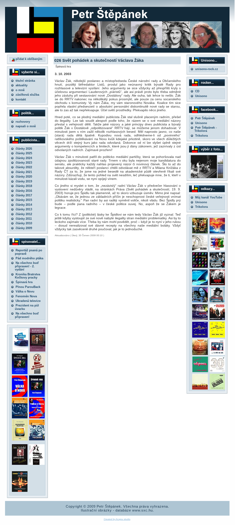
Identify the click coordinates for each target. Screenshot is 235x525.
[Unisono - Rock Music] (200, 354)
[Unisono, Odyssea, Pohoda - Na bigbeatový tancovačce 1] (200, 336)
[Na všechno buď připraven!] (37, 463)
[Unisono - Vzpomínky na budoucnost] (217, 249)
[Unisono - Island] (200, 284)
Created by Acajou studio (117, 519)
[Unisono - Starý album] (200, 249)
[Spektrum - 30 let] (200, 388)
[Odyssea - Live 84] (217, 266)
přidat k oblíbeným (28, 59)
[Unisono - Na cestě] (200, 319)
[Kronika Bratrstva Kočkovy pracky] (19, 417)
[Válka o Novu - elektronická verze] (19, 396)
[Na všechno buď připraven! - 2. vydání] (37, 372)
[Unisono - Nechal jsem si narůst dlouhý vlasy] (217, 284)
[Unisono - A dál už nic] (217, 354)
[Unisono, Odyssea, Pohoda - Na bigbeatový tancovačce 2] (217, 336)
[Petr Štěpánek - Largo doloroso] (200, 301)
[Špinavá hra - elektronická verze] (37, 396)
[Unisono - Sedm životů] (217, 232)
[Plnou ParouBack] (37, 439)
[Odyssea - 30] (217, 371)
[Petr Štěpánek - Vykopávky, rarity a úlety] (217, 301)
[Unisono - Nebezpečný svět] (217, 319)
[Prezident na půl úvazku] (19, 463)
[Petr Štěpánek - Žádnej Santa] (200, 232)
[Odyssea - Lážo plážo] (199, 371)
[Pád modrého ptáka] (20, 350)
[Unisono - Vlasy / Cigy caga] (217, 388)
